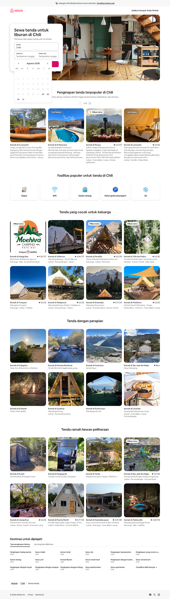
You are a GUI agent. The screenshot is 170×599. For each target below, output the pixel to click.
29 (48, 94)
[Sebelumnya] (80, 103)
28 (43, 94)
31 (23, 99)
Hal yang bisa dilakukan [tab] (43, 544)
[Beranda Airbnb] (16, 10)
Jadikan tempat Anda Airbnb (144, 10)
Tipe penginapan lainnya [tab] (20, 544)
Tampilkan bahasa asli (106, 3)
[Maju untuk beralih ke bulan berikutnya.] (47, 63)
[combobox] (36, 47)
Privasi (30, 595)
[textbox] (25, 56)
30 (18, 99)
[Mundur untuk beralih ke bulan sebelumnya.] (18, 63)
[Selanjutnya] (90, 103)
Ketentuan (39, 595)
